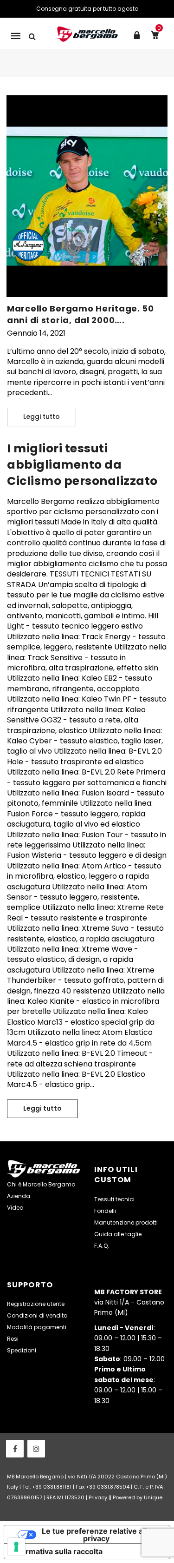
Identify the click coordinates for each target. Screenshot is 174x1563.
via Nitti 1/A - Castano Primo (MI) (129, 1302)
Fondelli (105, 1211)
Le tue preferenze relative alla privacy (96, 1534)
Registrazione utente (35, 1304)
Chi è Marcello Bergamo (41, 1184)
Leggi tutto (49, 416)
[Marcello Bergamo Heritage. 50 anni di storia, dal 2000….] (87, 196)
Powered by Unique (137, 1497)
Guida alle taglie (118, 1234)
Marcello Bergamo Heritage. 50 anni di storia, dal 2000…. (80, 314)
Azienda (18, 1196)
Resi (13, 1339)
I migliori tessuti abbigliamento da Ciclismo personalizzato (82, 464)
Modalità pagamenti (36, 1327)
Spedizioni (21, 1350)
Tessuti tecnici (114, 1199)
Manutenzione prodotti (126, 1222)
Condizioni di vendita (37, 1315)
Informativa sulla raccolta (57, 1551)
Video (15, 1208)
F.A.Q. (101, 1246)
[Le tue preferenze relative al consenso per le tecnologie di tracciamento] (16, 1547)
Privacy (98, 1497)
